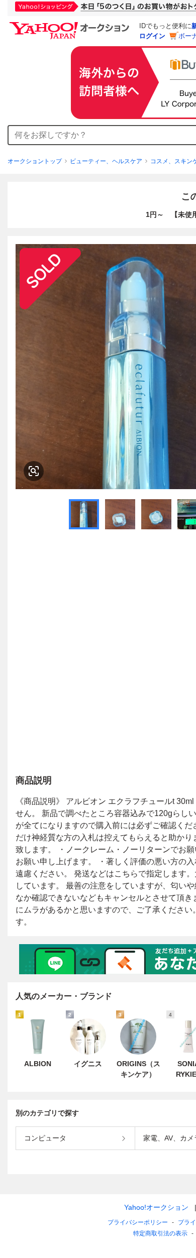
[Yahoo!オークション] (71, 24)
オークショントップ (35, 161)
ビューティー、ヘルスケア (106, 161)
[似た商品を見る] (34, 471)
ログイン (152, 36)
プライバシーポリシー (138, 1222)
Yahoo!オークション (156, 1207)
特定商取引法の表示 (160, 1233)
